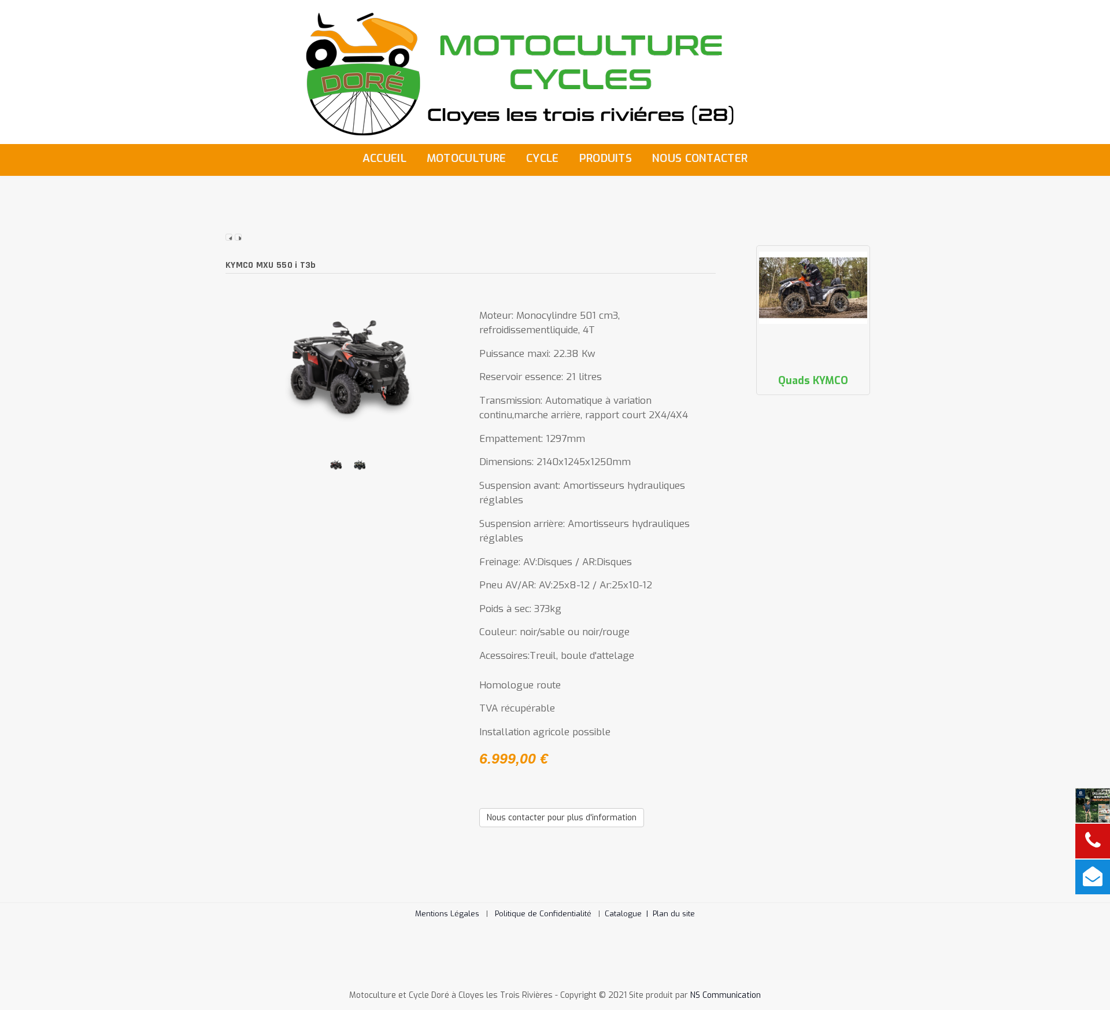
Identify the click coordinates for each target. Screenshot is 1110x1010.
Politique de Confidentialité (543, 914)
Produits (605, 158)
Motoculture (466, 158)
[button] (1084, 984)
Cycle (542, 158)
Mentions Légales (447, 914)
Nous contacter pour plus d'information (562, 817)
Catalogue (629, 914)
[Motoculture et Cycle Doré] (555, 71)
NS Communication (725, 995)
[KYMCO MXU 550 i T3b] (348, 366)
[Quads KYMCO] (813, 288)
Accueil (384, 158)
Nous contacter (700, 158)
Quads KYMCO (813, 381)
